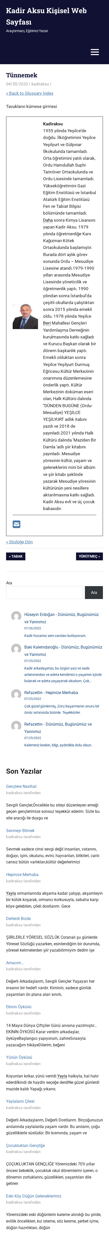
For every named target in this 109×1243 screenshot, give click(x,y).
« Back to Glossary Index (29, 93)
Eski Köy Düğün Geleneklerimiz (33, 1196)
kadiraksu (40, 84)
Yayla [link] (11, 893)
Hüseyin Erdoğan (39, 614)
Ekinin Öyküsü (18, 1006)
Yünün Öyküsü (19, 1057)
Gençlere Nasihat (21, 786)
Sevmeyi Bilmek (20, 830)
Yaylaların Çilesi (20, 1101)
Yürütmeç (88, 557)
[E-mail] (16, 525)
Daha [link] (48, 220)
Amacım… (15, 962)
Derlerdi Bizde (18, 918)
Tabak (17, 557)
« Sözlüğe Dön (19, 541)
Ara (9, 583)
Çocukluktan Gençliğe (25, 1145)
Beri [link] (47, 323)
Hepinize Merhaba (62, 692)
